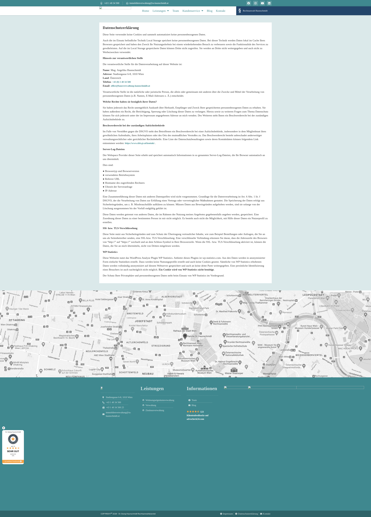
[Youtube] (262, 3)
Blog (209, 10)
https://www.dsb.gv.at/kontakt (139, 143)
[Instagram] (255, 3)
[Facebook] (248, 3)
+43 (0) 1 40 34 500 (121, 82)
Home (145, 10)
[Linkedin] (269, 3)
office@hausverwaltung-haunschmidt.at (130, 86)
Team (175, 10)
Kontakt (220, 10)
